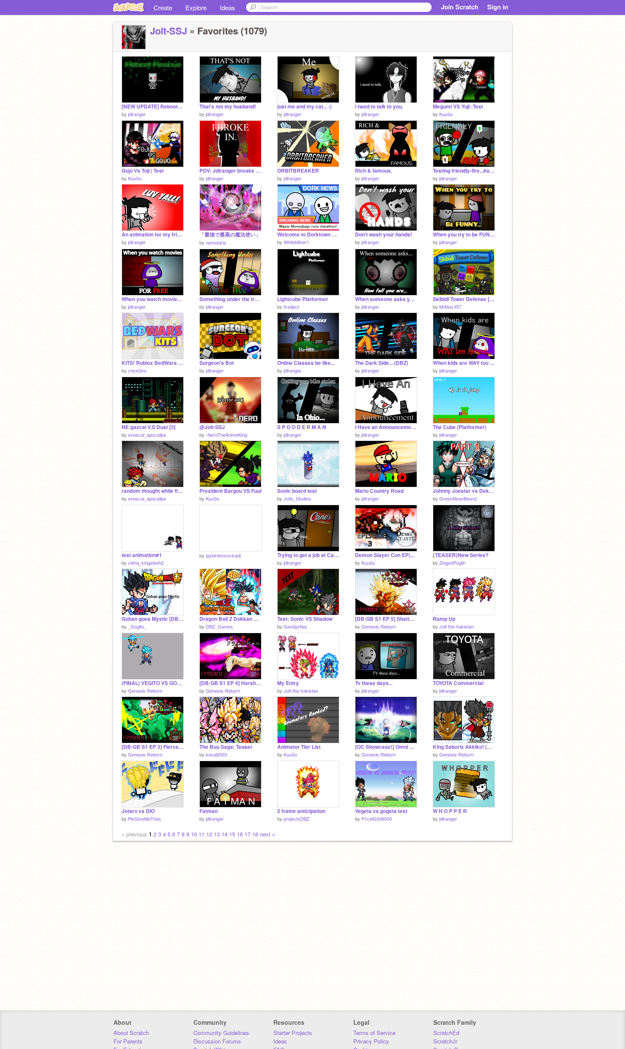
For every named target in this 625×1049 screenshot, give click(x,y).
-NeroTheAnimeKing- (227, 434)
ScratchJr (445, 1041)
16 (240, 834)
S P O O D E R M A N (301, 427)
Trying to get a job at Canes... (308, 555)
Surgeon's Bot (216, 363)
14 (224, 834)
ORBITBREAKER (298, 170)
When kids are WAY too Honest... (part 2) (464, 363)
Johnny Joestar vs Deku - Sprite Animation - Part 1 (464, 491)
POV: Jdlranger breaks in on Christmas (230, 170)
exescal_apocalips (147, 434)
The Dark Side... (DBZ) (381, 363)
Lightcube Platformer (302, 299)
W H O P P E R (450, 811)
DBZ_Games (219, 626)
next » (267, 834)
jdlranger (137, 114)
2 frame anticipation (301, 811)
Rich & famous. (373, 170)
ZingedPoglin (452, 562)
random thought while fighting (153, 491)
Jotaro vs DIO (138, 811)
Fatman (208, 811)
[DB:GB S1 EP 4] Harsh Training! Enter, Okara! (230, 683)
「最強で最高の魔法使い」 (230, 234)
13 (217, 834)
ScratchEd (446, 1033)
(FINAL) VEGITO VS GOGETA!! (153, 683)
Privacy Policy (371, 1041)
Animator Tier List (299, 747)
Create (162, 7)
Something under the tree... (230, 299)
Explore (196, 7)
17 (247, 834)
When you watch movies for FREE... (153, 299)
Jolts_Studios (297, 498)
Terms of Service (374, 1033)
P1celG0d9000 (376, 818)
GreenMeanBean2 (458, 498)
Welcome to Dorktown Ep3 (308, 234)
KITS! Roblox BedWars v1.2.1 (153, 363)
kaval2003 (216, 754)
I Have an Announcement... (386, 427)
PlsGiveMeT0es (144, 818)
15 (232, 834)
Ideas (227, 7)
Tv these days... (373, 683)
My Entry (288, 683)
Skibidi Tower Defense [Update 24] (464, 299)
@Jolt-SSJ (212, 427)
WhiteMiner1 (296, 242)
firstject (291, 306)
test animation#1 (142, 555)
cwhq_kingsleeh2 (146, 562)
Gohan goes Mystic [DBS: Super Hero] (153, 619)
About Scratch (131, 1033)
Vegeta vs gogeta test (381, 811)
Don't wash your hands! (383, 234)
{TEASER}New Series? (461, 555)
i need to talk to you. (379, 106)
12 (209, 834)
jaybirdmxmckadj (223, 555)
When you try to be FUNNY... (464, 234)
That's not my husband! (227, 106)
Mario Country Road (379, 491)
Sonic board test (297, 491)
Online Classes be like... (306, 363)
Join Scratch (459, 6)
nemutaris (216, 242)
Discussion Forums (217, 1041)
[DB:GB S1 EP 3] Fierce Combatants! (153, 747)
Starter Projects (292, 1033)
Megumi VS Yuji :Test (458, 106)
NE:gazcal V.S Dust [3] (149, 427)
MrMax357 (450, 306)
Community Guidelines (221, 1033)
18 (255, 834)
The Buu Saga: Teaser (226, 747)
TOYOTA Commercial (458, 683)
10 (194, 834)
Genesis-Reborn (378, 626)
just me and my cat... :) (304, 106)
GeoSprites (295, 626)
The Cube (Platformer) (459, 427)
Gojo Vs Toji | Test (143, 170)
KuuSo (446, 114)
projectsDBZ (297, 818)
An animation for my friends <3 (153, 234)
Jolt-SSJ (168, 30)
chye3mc (137, 370)
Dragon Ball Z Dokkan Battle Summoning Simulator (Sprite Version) (230, 619)
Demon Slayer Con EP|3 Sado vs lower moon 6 (386, 555)
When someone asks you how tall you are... (386, 299)
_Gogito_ (137, 626)
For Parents (128, 1041)
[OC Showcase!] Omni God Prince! (386, 747)
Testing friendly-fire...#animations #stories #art (464, 170)
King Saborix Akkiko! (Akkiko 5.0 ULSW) (464, 747)
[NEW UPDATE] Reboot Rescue (153, 106)
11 (202, 834)
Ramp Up (444, 619)
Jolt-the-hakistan (456, 626)
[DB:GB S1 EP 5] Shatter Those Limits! (386, 619)
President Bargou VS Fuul (230, 491)
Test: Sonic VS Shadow (304, 619)
